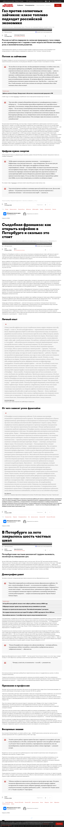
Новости (54, 209)
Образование (56, 802)
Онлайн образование (9, 802)
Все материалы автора (19, 36)
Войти (58, 5)
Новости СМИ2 (6, 218)
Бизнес (41, 802)
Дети (51, 802)
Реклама (48, 5)
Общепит (15, 517)
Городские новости (6, 804)
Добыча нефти (35, 209)
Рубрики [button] (20, 5)
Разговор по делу (8, 517)
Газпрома (13, 183)
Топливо (6, 209)
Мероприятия (40, 5)
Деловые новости (13, 209)
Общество (47, 802)
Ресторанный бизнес (22, 517)
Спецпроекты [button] (30, 5)
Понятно (59, 823)
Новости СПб (42, 517)
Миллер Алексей (48, 209)
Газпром (41, 209)
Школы (12, 804)
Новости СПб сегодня (51, 517)
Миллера (16, 96)
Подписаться (31, 1)
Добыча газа (28, 209)
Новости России (21, 209)
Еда (29, 517)
